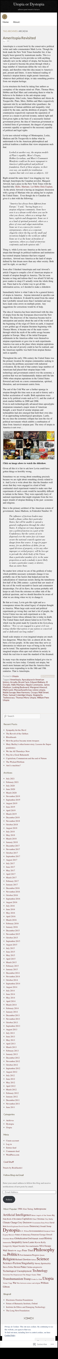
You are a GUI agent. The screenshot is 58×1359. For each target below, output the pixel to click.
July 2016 (10, 905)
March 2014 (11, 1004)
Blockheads (11, 737)
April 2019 (10, 810)
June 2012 (10, 1078)
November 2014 (13, 976)
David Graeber (24, 1226)
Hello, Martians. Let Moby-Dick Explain (33, 186)
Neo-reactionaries (32, 1246)
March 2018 (11, 838)
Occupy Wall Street (40, 692)
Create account (12, 1140)
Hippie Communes (34, 684)
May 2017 (10, 870)
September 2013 (13, 1025)
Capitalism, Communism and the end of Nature (26, 758)
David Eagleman (12, 1226)
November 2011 (13, 1103)
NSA (41, 1245)
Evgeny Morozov (9, 1235)
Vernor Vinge (7, 1283)
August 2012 (11, 1071)
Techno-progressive (34, 1267)
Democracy (35, 1226)
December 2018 (13, 817)
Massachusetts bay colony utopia (29, 690)
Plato (5, 695)
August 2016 (11, 902)
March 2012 (11, 1089)
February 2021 (12, 782)
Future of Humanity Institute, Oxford (22, 1303)
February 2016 (12, 923)
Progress (35, 1254)
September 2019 (13, 799)
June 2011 (10, 1107)
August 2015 (11, 944)
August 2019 (11, 803)
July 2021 (10, 778)
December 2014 (13, 972)
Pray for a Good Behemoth (17, 754)
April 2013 (10, 1043)
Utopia (15, 676)
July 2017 (10, 863)
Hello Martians (18, 684)
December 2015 (13, 930)
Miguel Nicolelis (18, 1246)
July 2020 (10, 785)
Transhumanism (13, 1278)
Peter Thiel (27, 1250)
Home (6, 22)
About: (16, 22)
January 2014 (12, 1011)
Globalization (20, 1238)
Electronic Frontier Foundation (19, 1299)
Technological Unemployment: (17, 1270)
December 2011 (13, 1100)
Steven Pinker (20, 1266)
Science (43, 1258)
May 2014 (10, 997)
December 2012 (13, 1057)
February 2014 (12, 1008)
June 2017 (10, 866)
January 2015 (12, 969)
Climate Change (10, 1222)
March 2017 (11, 877)
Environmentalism (36, 1231)
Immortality (7, 1242)
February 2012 (12, 1093)
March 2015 (11, 962)
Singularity (38, 695)
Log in (9, 1144)
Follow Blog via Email (14, 1175)
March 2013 (11, 1047)
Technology (40, 1270)
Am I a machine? (13, 765)
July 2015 (10, 948)
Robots (33, 1259)
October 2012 (12, 1064)
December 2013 (13, 1015)
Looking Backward (20, 687)
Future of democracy (23, 1234)
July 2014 (10, 990)
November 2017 (13, 849)
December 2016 (13, 888)
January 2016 (12, 926)
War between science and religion (28, 1283)
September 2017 (13, 856)
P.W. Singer (17, 1250)
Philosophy (44, 1249)
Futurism (35, 1234)
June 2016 (10, 909)
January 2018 (12, 842)
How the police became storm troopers (22, 740)
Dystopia (10, 1123)
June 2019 (10, 806)
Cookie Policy (10, 1335)
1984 (20, 1208)
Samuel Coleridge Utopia (20, 695)
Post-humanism (26, 1255)
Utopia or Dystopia (28, 4)
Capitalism (27, 1218)
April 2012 (10, 1086)
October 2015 (12, 937)
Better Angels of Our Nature (41, 1215)
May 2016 (10, 912)
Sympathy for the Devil (16, 730)
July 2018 (10, 831)
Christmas (40, 1218)
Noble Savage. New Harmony (16, 692)
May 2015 (10, 955)
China (34, 1219)
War (14, 1282)
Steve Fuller (8, 1267)
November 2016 (13, 891)
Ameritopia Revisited (19, 38)
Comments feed (12, 1151)
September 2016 (13, 898)
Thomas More (22, 697)
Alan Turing (28, 1209)
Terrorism (6, 1275)
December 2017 (13, 845)
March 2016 (11, 919)
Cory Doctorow (25, 1222)
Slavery (37, 1263)
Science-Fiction (12, 1263)
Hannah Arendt (38, 1238)
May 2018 (10, 835)
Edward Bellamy (37, 682)
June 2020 (10, 789)
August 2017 (11, 859)
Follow (9, 1199)
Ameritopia (15, 679)
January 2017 (12, 884)
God (30, 1238)
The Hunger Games (29, 1275)
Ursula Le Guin (36, 1279)
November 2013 (13, 1018)
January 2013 (12, 1054)
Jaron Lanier (29, 1242)
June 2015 (10, 951)
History (48, 1238)
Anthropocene (40, 1208)
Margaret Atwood (38, 687)
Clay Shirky (49, 1219)
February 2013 (12, 1050)
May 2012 (10, 1082)
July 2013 (10, 1032)
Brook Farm (23, 682)
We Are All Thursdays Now (18, 751)
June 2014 (10, 994)
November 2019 (13, 796)
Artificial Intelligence (17, 1215)
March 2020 (11, 792)
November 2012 (13, 1061)
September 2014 (13, 983)
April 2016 (10, 916)
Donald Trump (45, 1226)
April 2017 (10, 873)
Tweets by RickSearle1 (13, 1167)
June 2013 (10, 1036)
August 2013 (11, 1029)
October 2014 (12, 979)
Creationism (36, 1223)
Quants (42, 1255)
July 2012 (10, 1075)
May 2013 (10, 1040)
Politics (13, 1254)
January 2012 (12, 1096)
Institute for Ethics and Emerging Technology (25, 1307)
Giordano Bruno (8, 1238)
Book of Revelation (14, 1218)
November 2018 (13, 820)
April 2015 (10, 958)
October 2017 (12, 852)
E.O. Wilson (24, 1231)
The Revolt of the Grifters (17, 733)
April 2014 (10, 1001)
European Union (49, 1231)
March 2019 (11, 813)
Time (39, 1274)
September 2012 (13, 1068)
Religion (9, 1258)
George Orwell (45, 1234)
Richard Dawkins (23, 1259)
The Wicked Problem (15, 761)
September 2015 (13, 941)
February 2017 (12, 881)
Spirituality (46, 1263)
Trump (27, 1279)
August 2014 (11, 987)
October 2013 (12, 1022)
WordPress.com (12, 1154)
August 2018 (11, 828)
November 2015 (13, 934)
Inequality (17, 1242)
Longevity (7, 1245)
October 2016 (12, 895)
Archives (10, 1120)
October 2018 (12, 824)
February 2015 (12, 965)
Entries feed (11, 1147)
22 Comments (48, 676)
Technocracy (9, 697)
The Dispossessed (16, 1275)
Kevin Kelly (40, 1242)
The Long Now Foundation (18, 1310)
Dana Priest (45, 1223)
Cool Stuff (9, 1161)
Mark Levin (8, 690)
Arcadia (13, 682)
